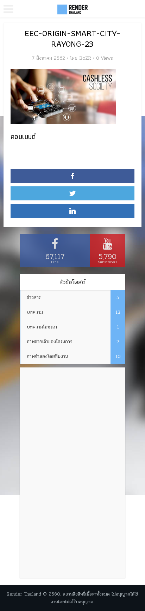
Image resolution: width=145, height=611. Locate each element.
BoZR (85, 58)
